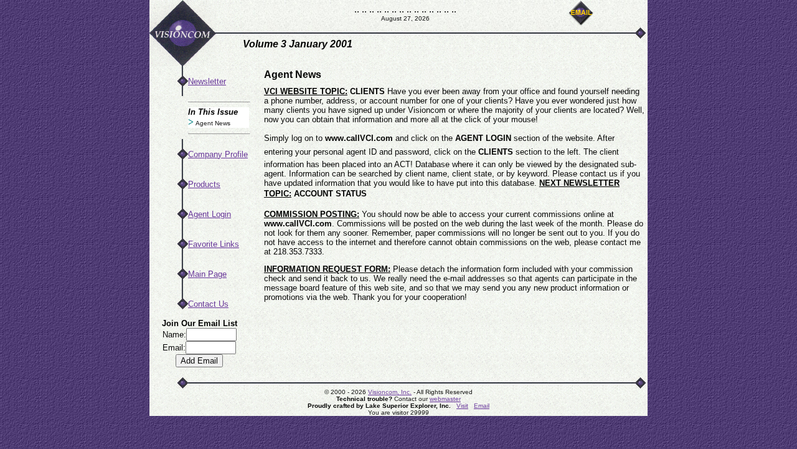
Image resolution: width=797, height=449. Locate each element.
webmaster (445, 398)
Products (204, 184)
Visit (462, 405)
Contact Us (208, 304)
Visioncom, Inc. (390, 392)
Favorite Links (213, 244)
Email (481, 405)
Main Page (207, 274)
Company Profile (218, 154)
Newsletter (207, 81)
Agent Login (209, 214)
